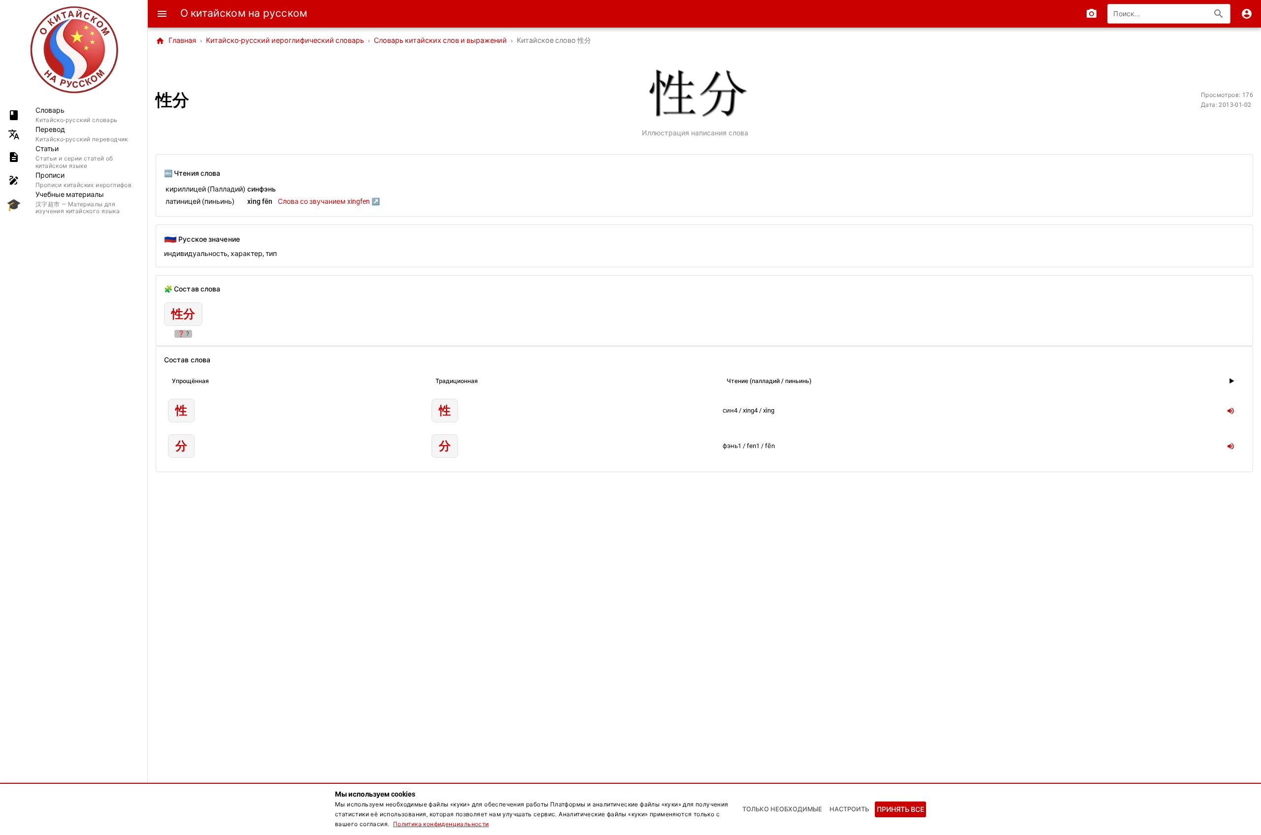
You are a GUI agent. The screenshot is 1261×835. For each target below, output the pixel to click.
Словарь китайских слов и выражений (440, 40)
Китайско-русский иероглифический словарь (285, 40)
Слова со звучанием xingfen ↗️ (329, 201)
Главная (176, 40)
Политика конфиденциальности (441, 824)
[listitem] (73, 115)
